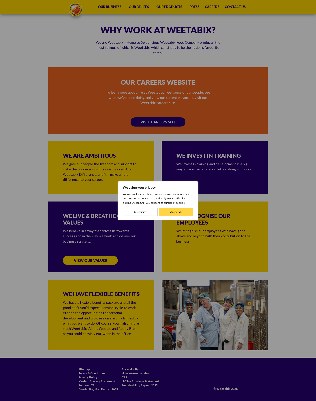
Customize (140, 211)
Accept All (176, 211)
